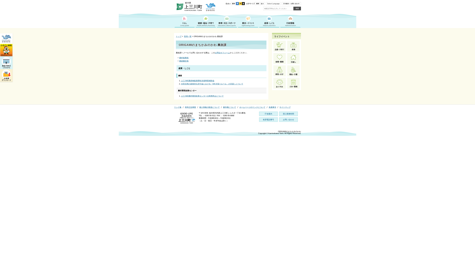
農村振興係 (184, 58)
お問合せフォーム (222, 53)
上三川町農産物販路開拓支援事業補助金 (197, 81)
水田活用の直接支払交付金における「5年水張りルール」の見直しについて (212, 84)
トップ (178, 36)
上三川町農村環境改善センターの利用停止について (202, 96)
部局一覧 (187, 36)
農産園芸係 (184, 61)
